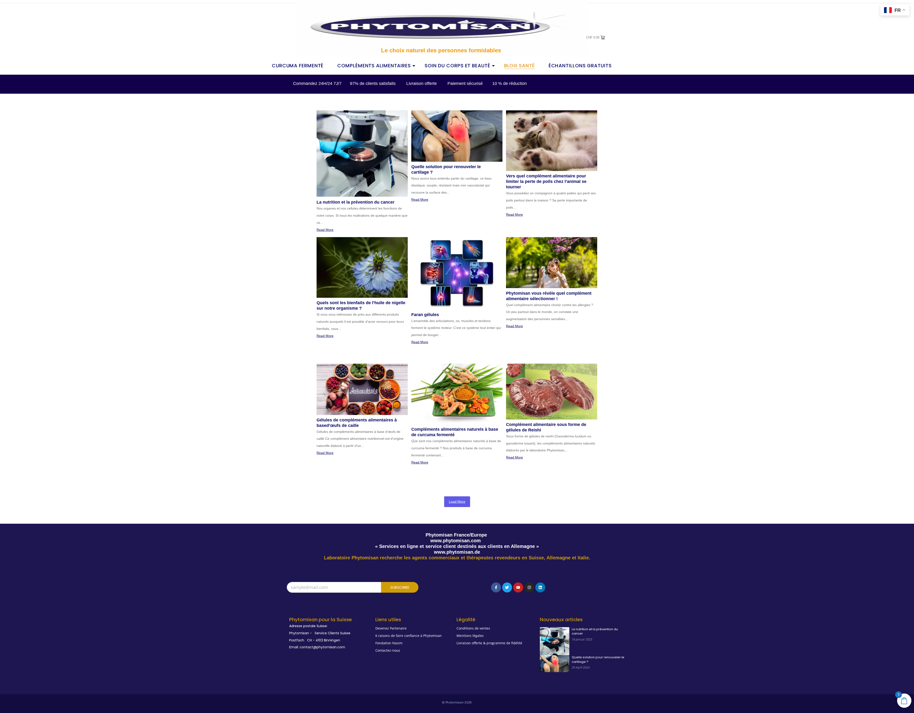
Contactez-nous (387, 650)
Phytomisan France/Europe (457, 534)
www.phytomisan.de (457, 552)
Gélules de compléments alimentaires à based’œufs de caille (357, 423)
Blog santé (519, 66)
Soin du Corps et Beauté (457, 66)
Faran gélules (425, 314)
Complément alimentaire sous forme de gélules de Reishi (546, 427)
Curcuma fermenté (297, 66)
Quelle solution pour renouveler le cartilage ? (446, 169)
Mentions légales (470, 635)
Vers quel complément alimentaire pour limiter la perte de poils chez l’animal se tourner (546, 181)
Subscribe (399, 587)
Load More (457, 501)
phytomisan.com (462, 540)
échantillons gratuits (580, 66)
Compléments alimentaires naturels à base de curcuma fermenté (454, 432)
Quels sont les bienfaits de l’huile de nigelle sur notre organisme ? (361, 305)
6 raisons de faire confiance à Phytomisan (408, 635)
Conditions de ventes (473, 628)
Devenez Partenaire (391, 628)
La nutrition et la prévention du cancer (355, 202)
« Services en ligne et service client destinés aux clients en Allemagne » (457, 546)
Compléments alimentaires (374, 66)
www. (436, 540)
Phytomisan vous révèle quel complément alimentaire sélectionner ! (548, 296)
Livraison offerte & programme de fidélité (489, 643)
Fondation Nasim (388, 643)
